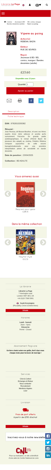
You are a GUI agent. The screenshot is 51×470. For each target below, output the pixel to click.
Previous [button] (7, 195)
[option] (25, 198)
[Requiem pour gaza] (25, 194)
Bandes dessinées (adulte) (15, 24)
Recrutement (25, 386)
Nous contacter (25, 384)
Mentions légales (25, 388)
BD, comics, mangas (34, 22)
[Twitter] (41, 101)
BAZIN (32, 41)
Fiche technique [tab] (16, 116)
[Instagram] (48, 449)
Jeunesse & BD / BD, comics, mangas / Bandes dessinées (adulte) (32, 60)
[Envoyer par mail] (9, 101)
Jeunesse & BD (20, 22)
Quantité (22, 84)
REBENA (24, 41)
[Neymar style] (25, 241)
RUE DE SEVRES (28, 49)
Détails (25, 310)
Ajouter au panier (25, 91)
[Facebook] (31, 101)
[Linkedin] (48, 455)
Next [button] (43, 195)
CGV (25, 391)
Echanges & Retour (25, 381)
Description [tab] (13, 111)
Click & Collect (25, 379)
